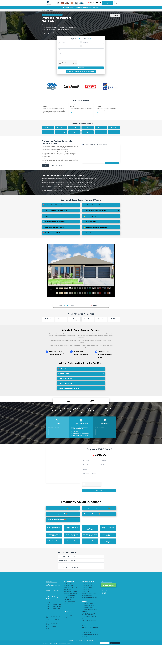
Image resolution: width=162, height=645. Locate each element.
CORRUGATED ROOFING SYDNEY (89, 593)
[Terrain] (108, 288)
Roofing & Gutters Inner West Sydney (54, 535)
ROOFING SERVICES (68, 583)
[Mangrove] (85, 288)
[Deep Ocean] (87, 288)
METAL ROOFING (67, 589)
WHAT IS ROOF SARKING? (87, 603)
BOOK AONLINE (68, 400)
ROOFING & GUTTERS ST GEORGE (53, 612)
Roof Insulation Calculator (69, 615)
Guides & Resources (50, 593)
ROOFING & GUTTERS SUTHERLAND (53, 614)
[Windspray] (80, 288)
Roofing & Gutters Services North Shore (71, 541)
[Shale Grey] (67, 288)
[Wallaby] (93, 288)
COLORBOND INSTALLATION (70, 597)
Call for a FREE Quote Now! (94, 4)
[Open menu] (116, 3)
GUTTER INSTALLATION (87, 585)
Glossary (53, 591)
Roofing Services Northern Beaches (108, 535)
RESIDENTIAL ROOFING (69, 585)
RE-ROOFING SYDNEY (68, 603)
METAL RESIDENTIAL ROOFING (70, 591)
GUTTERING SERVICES (87, 583)
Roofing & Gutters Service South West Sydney (90, 528)
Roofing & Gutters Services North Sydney (71, 535)
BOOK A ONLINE (67, 305)
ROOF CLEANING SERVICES (69, 601)
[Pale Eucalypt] (75, 288)
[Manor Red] (100, 288)
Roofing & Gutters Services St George (90, 535)
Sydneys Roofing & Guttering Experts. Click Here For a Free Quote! (82, 7)
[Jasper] (95, 288)
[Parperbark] (65, 288)
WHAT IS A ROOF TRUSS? (87, 607)
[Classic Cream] (62, 288)
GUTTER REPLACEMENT (87, 587)
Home (43, 10)
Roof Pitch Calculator (68, 617)
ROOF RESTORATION (68, 599)
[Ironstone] (105, 288)
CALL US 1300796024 (57, 165)
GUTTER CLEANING (86, 591)
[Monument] (110, 288)
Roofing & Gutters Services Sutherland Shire (108, 528)
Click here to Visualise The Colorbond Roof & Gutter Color (82, 71)
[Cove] (72, 288)
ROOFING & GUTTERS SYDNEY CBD (53, 606)
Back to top (48, 590)
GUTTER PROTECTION (87, 595)
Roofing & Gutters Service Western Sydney (72, 528)
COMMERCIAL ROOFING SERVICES (71, 587)
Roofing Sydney (55, 590)
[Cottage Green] (90, 288)
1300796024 (116, 15)
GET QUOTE (107, 3)
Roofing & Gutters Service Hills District (54, 528)
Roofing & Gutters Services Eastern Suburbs (90, 541)
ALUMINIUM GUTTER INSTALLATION (89, 597)
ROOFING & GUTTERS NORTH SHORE (53, 604)
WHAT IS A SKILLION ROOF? (88, 605)
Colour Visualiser (67, 619)
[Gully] (82, 288)
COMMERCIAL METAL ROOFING (70, 593)
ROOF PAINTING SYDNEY (69, 605)
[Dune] (70, 288)
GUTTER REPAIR (85, 589)
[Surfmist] (57, 288)
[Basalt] (98, 288)
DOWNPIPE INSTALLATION (69, 595)
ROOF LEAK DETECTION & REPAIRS (71, 607)
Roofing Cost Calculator (69, 613)
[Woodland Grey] (77, 288)
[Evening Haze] (60, 288)
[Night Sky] (103, 288)
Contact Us (48, 591)
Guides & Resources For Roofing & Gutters (108, 541)
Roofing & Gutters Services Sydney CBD (53, 541)
